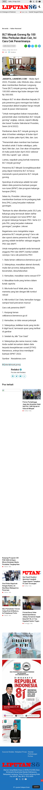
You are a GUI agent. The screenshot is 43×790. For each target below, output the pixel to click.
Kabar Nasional (15, 28)
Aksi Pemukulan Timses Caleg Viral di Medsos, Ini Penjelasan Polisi (11, 611)
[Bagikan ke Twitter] (32, 46)
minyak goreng (15, 364)
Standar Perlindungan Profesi (32, 754)
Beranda (5, 28)
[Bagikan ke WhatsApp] (36, 46)
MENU (4, 1)
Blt (3, 364)
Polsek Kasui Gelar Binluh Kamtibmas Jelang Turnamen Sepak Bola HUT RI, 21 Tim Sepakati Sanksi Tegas (31, 617)
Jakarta (7, 364)
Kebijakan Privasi (21, 752)
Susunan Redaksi (8, 752)
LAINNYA (36, 787)
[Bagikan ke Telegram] (39, 46)
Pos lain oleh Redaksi (18, 372)
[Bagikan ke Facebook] (29, 46)
